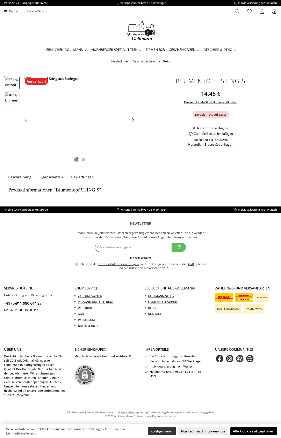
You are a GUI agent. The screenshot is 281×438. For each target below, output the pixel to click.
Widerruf (85, 308)
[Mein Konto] (262, 11)
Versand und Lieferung (96, 302)
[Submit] (179, 247)
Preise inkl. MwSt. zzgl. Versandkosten (210, 102)
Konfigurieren (162, 431)
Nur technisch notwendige (203, 431)
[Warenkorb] (273, 11)
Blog (152, 308)
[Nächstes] (133, 120)
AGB (191, 264)
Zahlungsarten (90, 296)
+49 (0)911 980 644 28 (23, 303)
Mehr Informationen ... (21, 433)
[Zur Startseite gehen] (140, 30)
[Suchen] (237, 11)
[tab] (19, 177)
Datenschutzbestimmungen (118, 264)
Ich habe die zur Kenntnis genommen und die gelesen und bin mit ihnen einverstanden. (143, 266)
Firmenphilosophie (163, 302)
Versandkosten (130, 412)
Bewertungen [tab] (82, 177)
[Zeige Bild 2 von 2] (83, 159)
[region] (70, 120)
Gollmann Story (161, 296)
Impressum (86, 320)
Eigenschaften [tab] (51, 177)
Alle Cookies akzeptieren (253, 431)
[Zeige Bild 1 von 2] (76, 159)
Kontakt (154, 314)
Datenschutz (88, 326)
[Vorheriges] (27, 120)
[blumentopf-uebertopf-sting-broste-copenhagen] (80, 120)
